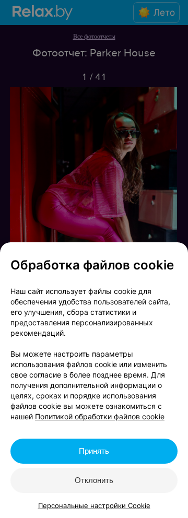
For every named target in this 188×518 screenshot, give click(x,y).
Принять (94, 450)
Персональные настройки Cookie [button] (94, 505)
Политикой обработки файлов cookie (99, 416)
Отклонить (94, 480)
